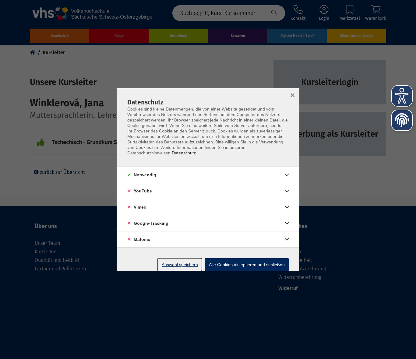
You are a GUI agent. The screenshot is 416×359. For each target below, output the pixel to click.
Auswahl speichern (180, 264)
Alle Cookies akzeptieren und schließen (247, 264)
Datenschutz (184, 152)
